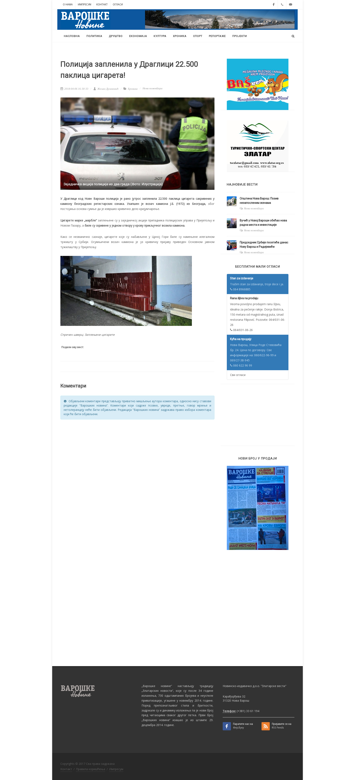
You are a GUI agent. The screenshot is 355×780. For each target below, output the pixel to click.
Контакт (102, 4)
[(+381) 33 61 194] (282, 4)
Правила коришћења (90, 769)
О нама (68, 4)
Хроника (133, 88)
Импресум (84, 4)
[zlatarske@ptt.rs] (290, 4)
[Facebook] (274, 4)
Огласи (118, 4)
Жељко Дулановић (108, 88)
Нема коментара (153, 88)
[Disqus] (137, 475)
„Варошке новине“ (157, 686)
